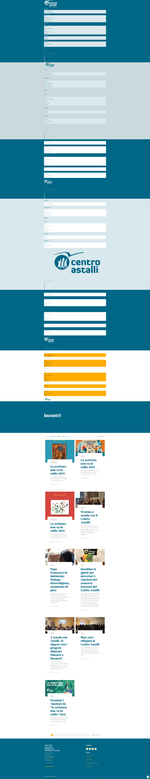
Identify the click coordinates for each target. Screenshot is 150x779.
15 (82, 734)
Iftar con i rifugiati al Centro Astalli (90, 640)
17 (86, 734)
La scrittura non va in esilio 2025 (58, 469)
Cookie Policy (89, 766)
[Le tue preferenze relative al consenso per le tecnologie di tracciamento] (148, 777)
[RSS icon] (103, 776)
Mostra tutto (101, 436)
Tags (59, 436)
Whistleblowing (89, 759)
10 (71, 734)
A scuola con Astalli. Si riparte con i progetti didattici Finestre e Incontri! (58, 647)
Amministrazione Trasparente (92, 763)
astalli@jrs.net (51, 758)
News (82, 456)
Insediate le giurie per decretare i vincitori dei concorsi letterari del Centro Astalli (90, 579)
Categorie (53, 436)
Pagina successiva (96, 734)
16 (84, 734)
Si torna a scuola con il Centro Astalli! (89, 517)
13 (78, 734)
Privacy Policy (89, 756)
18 (88, 734)
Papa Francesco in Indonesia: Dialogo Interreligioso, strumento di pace (60, 579)
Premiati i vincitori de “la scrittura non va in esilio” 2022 (58, 707)
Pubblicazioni (54, 462)
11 (73, 734)
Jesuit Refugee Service (50, 766)
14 (80, 734)
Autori (65, 436)
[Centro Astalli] (50, 7)
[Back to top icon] (142, 776)
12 (75, 734)
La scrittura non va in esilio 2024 (58, 527)
